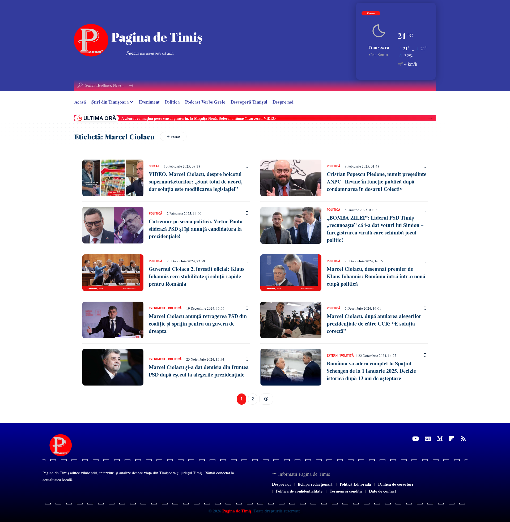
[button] (430, 118)
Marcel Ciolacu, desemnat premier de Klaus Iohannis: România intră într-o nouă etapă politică (376, 276)
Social (154, 166)
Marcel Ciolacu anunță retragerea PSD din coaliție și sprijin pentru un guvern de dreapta (198, 323)
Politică (333, 166)
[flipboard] (451, 439)
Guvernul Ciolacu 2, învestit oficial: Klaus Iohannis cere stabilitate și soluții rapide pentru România (196, 276)
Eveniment (157, 308)
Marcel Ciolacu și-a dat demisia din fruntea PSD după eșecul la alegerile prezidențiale (199, 370)
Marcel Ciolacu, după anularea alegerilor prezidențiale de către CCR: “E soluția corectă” (374, 323)
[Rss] (463, 439)
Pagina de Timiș (236, 511)
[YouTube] (415, 439)
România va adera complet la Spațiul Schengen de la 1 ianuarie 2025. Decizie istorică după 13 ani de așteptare (371, 371)
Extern (332, 355)
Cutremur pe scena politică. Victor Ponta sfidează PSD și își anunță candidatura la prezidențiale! (196, 228)
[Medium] (440, 439)
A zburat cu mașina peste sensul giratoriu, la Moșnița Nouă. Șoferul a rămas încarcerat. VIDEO (198, 118)
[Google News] (427, 439)
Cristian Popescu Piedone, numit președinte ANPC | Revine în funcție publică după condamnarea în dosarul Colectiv (376, 181)
